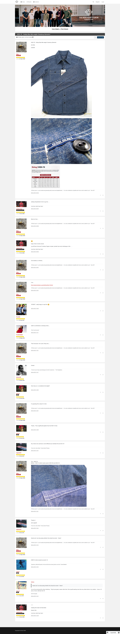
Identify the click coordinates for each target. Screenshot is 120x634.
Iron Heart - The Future (60, 29)
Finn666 (18, 317)
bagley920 (18, 452)
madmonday (19, 208)
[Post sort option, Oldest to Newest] (95, 37)
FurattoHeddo (19, 334)
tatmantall (18, 377)
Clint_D (18, 591)
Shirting (20, 37)
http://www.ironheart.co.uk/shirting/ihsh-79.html (42, 285)
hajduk (17, 571)
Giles (17, 54)
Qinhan (18, 393)
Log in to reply (100, 37)
